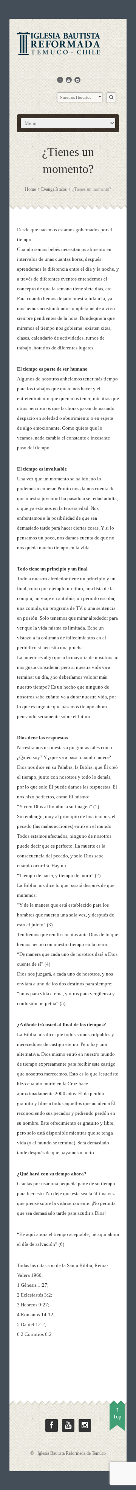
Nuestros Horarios (75, 97)
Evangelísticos (54, 189)
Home (30, 189)
